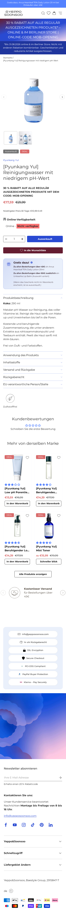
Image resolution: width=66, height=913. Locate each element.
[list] (33, 97)
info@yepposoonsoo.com (20, 815)
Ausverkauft (45, 239)
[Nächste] (62, 97)
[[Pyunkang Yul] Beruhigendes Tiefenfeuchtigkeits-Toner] (49, 468)
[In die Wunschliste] (27, 457)
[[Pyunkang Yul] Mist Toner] (49, 526)
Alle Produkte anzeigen (33, 574)
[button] (53, 13)
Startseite (7, 57)
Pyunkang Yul (11, 160)
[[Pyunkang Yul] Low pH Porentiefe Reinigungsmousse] (17, 468)
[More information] (31, 262)
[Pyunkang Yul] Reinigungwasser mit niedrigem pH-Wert (30, 60)
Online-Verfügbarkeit (21, 219)
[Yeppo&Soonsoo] (33, 726)
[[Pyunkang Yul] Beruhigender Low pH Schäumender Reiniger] (17, 526)
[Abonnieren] (58, 778)
